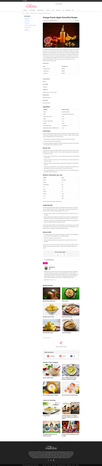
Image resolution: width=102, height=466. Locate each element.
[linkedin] (50, 269)
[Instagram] (24, 0)
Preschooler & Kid (40, 10)
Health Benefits (28, 27)
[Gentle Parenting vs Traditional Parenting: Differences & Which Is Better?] (70, 408)
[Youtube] (25, 0)
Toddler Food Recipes (33, 13)
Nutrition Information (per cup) (30, 25)
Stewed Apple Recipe (48, 377)
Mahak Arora (47, 20)
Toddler (27, 13)
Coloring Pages (68, 10)
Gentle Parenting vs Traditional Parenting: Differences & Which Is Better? (70, 417)
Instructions (27, 20)
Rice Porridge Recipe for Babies (50, 395)
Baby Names (58, 10)
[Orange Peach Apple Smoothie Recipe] (61, 35)
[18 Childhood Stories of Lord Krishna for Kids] (51, 427)
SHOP (73, 10)
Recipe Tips (27, 22)
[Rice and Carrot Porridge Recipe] (70, 387)
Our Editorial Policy (50, 259)
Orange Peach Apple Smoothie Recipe (60, 17)
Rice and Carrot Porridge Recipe (70, 395)
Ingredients (27, 18)
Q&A (63, 10)
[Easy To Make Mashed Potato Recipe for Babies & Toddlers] (70, 370)
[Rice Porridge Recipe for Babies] (51, 387)
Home (24, 13)
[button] (78, 10)
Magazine (47, 10)
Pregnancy (25, 10)
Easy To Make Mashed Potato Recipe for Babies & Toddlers (69, 378)
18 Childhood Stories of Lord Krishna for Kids (50, 435)
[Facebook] (48, 460)
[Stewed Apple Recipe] (51, 370)
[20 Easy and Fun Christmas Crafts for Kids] (70, 427)
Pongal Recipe (46, 415)
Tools (53, 10)
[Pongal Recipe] (51, 408)
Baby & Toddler (32, 10)
